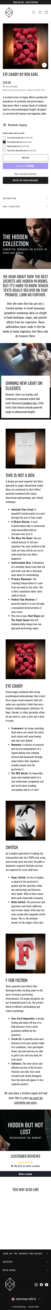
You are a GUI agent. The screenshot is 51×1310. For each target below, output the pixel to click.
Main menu (9, 1270)
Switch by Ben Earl (18, 146)
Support (8, 1261)
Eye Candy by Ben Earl (19, 142)
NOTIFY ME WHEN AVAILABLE (25, 180)
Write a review (25, 1174)
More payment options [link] (25, 173)
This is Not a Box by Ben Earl (21, 150)
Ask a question (11, 206)
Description (9, 198)
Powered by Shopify (33, 1307)
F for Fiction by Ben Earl (20, 137)
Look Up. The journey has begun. (23, 1253)
